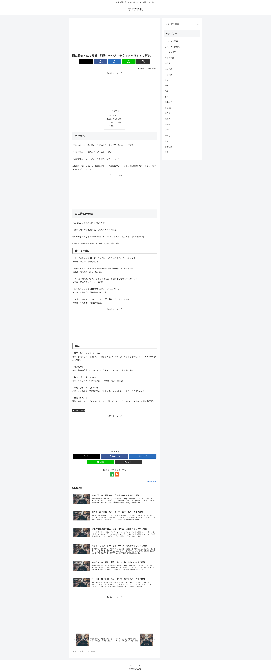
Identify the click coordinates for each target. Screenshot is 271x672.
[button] (143, 61)
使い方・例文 (116, 122)
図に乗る (112, 115)
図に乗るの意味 (115, 119)
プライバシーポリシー (135, 665)
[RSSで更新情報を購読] (117, 474)
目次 (111, 111)
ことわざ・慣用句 (80, 410)
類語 (113, 126)
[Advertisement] (114, 36)
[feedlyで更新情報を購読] (112, 474)
